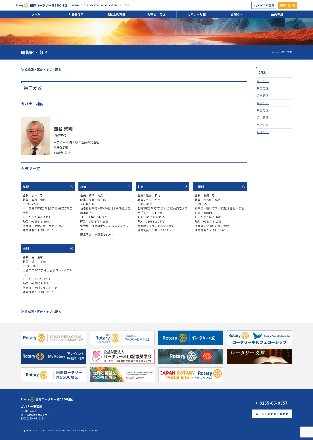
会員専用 (277, 14)
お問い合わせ (287, 5)
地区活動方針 (116, 14)
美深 (26, 186)
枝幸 (83, 186)
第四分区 (263, 103)
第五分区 (263, 110)
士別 (26, 248)
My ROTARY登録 (263, 5)
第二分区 (263, 88)
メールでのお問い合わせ (272, 414)
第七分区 (263, 125)
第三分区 (263, 95)
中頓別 (199, 186)
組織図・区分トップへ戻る (43, 69)
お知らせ (237, 14)
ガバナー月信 (197, 14)
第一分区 (263, 81)
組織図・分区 (156, 14)
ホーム (35, 14)
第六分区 (263, 117)
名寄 (140, 186)
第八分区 (263, 132)
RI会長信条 (76, 14)
